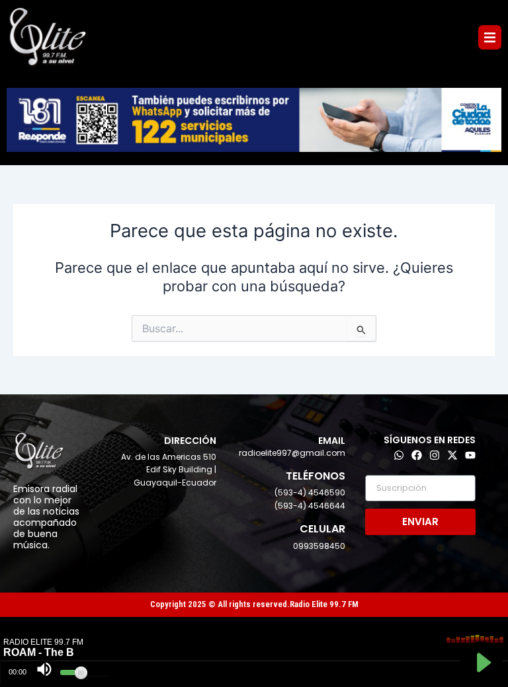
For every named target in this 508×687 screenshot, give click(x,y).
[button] (489, 37)
